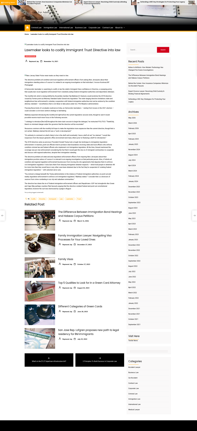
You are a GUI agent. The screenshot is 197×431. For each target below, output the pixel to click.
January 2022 (133, 303)
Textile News (133, 341)
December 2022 (134, 245)
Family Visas (65, 259)
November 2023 (134, 192)
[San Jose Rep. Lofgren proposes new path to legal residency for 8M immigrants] (40, 338)
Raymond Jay (34, 61)
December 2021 (134, 309)
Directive (42, 199)
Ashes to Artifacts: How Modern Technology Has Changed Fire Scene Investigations (145, 68)
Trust (79, 199)
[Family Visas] (40, 267)
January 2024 (133, 181)
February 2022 (133, 298)
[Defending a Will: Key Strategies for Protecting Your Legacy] (105, 2)
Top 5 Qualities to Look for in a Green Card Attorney (89, 282)
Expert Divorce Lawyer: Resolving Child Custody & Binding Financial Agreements (74, 3)
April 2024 (132, 165)
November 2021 (134, 314)
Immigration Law (50, 28)
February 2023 (133, 234)
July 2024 (131, 160)
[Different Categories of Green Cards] (40, 315)
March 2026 (132, 123)
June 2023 (132, 213)
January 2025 (133, 144)
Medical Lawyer (134, 410)
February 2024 (133, 176)
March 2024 (132, 171)
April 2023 (132, 224)
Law (61, 199)
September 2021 (134, 324)
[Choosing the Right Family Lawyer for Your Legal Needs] (161, 2)
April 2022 (132, 287)
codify (33, 199)
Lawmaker (69, 199)
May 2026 (132, 118)
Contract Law (107, 28)
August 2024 (132, 155)
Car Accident (132, 378)
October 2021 (133, 319)
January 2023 (133, 240)
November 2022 (134, 250)
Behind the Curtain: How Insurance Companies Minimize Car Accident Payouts (148, 84)
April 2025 (132, 134)
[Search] (158, 15)
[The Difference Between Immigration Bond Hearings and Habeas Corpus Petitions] (40, 220)
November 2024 (134, 150)
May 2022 (132, 282)
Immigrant (52, 199)
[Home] (27, 27)
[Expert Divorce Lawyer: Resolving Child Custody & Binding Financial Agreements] (48, 2)
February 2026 (133, 128)
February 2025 (133, 139)
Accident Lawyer (134, 367)
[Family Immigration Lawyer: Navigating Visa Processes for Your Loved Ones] (40, 244)
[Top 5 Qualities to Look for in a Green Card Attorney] (40, 291)
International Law (66, 28)
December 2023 (134, 187)
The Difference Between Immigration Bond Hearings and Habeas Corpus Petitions (147, 76)
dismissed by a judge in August (60, 189)
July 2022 (131, 271)
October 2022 (133, 256)
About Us (119, 28)
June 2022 (132, 277)
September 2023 (134, 203)
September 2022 (134, 261)
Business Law (80, 28)
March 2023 (132, 229)
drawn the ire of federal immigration (50, 183)
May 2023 (132, 218)
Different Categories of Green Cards (80, 306)
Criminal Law (36, 28)
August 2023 (132, 208)
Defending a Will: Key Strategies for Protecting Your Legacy (132, 2)
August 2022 (132, 266)
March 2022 (132, 293)
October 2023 (133, 197)
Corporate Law (94, 28)
